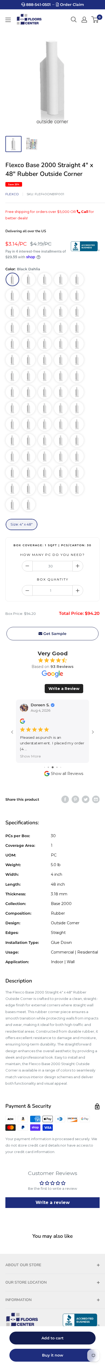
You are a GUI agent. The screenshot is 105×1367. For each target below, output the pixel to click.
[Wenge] (61, 488)
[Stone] (61, 311)
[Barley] (61, 327)
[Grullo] (28, 472)
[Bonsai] (28, 424)
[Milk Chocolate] (12, 360)
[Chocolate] (77, 360)
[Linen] (12, 295)
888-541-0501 (38, 4)
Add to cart (52, 1338)
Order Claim (71, 4)
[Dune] (44, 327)
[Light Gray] (77, 311)
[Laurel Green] (12, 424)
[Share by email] (96, 799)
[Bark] (28, 279)
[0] (95, 19)
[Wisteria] (12, 488)
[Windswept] (44, 488)
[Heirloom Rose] (77, 392)
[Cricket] (44, 456)
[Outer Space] (44, 472)
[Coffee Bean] (61, 279)
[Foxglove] (61, 472)
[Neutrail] (12, 311)
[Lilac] (77, 488)
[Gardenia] (28, 504)
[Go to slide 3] (53, 767)
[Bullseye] (12, 408)
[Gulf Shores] (77, 440)
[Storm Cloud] (61, 440)
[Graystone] (77, 376)
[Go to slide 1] (44, 767)
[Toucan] (28, 408)
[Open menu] (8, 20)
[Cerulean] (77, 472)
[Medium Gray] (44, 295)
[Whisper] (12, 456)
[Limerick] (77, 408)
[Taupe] (61, 295)
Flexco (12, 194)
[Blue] (28, 295)
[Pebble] (44, 311)
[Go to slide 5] (60, 767)
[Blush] (44, 392)
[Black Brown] (61, 360)
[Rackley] (77, 456)
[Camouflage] (44, 408)
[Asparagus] (44, 424)
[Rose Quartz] (12, 504)
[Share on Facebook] (65, 799)
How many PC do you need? (52, 555)
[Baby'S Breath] (77, 295)
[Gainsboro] (12, 472)
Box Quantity (52, 579)
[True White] (77, 343)
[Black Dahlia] (12, 279)
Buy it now (52, 1355)
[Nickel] (44, 376)
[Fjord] (61, 343)
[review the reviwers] (22, 722)
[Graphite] (12, 392)
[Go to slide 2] (48, 767)
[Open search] (74, 20)
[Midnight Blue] (28, 392)
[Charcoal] (44, 279)
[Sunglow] (61, 408)
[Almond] (28, 311)
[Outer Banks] (44, 343)
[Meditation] (28, 440)
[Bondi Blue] (61, 456)
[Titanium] (61, 376)
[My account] (84, 20)
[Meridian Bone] (28, 327)
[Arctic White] (12, 327)
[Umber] (28, 376)
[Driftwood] (12, 376)
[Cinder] (44, 440)
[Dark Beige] (28, 343)
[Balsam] (61, 424)
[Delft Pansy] (77, 327)
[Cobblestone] (77, 279)
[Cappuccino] (44, 360)
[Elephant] (28, 456)
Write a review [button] (53, 1202)
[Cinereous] (61, 392)
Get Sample (54, 633)
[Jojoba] (12, 440)
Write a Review (63, 688)
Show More (30, 756)
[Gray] (12, 343)
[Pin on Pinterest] (75, 799)
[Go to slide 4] (57, 767)
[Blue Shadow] (28, 360)
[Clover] (77, 424)
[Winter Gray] (28, 488)
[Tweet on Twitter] (85, 799)
